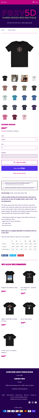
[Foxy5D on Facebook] (29, 403)
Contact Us (33, 395)
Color (2, 136)
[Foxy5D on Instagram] (33, 403)
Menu (5, 2)
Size (2, 144)
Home (2, 30)
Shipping (3, 131)
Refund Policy (10, 395)
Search (3, 395)
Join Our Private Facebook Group (19, 397)
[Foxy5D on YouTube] (36, 403)
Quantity (3, 153)
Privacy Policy (19, 395)
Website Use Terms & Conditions (18, 399)
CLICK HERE (20, 375)
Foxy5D (20, 408)
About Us (26, 395)
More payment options (19, 173)
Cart (36, 2)
